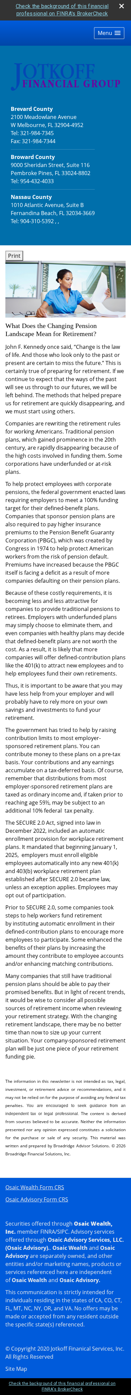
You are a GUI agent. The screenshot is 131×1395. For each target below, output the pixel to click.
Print (14, 255)
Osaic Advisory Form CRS (36, 1199)
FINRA (47, 1231)
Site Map (16, 1368)
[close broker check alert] (121, 6)
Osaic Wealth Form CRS (34, 1187)
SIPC (62, 1231)
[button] (109, 33)
